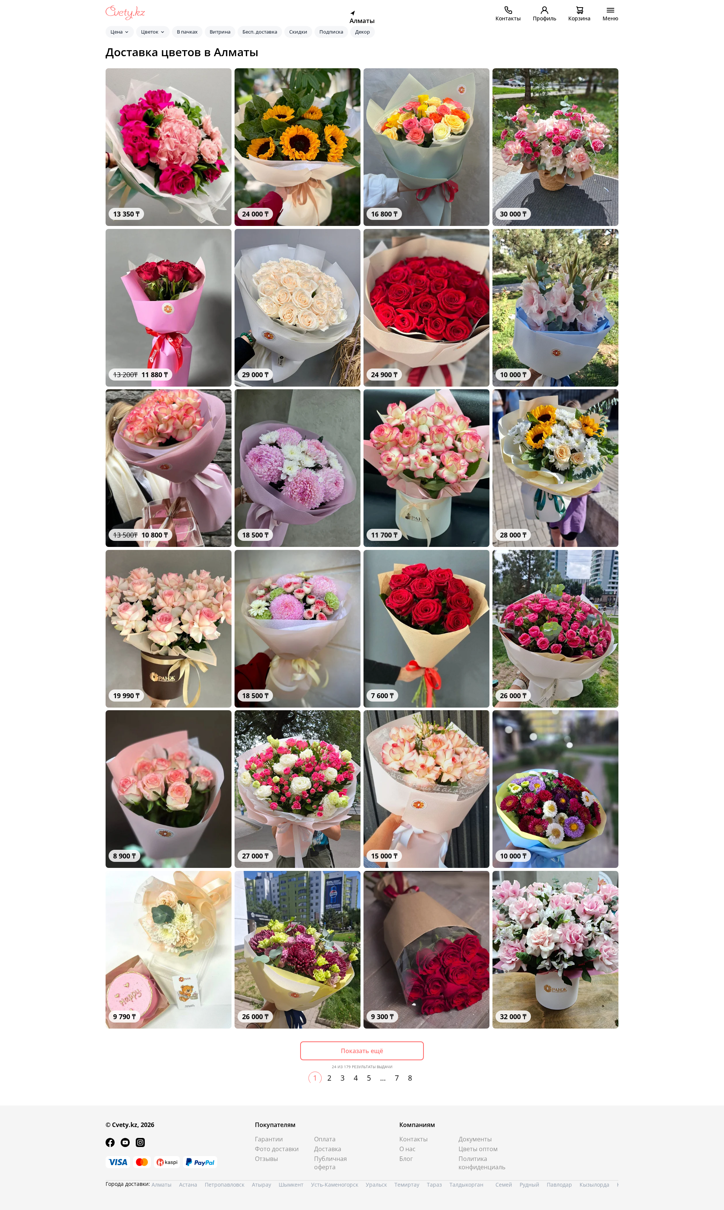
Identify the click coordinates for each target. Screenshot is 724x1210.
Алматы (162, 1184)
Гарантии (269, 1139)
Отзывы (266, 1159)
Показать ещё (362, 1051)
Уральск (376, 1184)
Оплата (325, 1139)
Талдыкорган (466, 1184)
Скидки (298, 31)
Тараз (434, 1184)
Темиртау (406, 1184)
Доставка (327, 1149)
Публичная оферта (330, 1163)
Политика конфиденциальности (482, 1163)
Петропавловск (224, 1184)
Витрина (220, 31)
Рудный (529, 1184)
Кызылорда (594, 1184)
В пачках (187, 31)
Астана (188, 1184)
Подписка (331, 31)
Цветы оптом (478, 1149)
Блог (406, 1159)
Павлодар (559, 1184)
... (383, 1078)
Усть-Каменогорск (334, 1184)
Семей (503, 1184)
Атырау (261, 1184)
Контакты (413, 1139)
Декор (362, 31)
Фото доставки (277, 1149)
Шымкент (291, 1184)
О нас (407, 1149)
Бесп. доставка (259, 31)
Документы (475, 1139)
